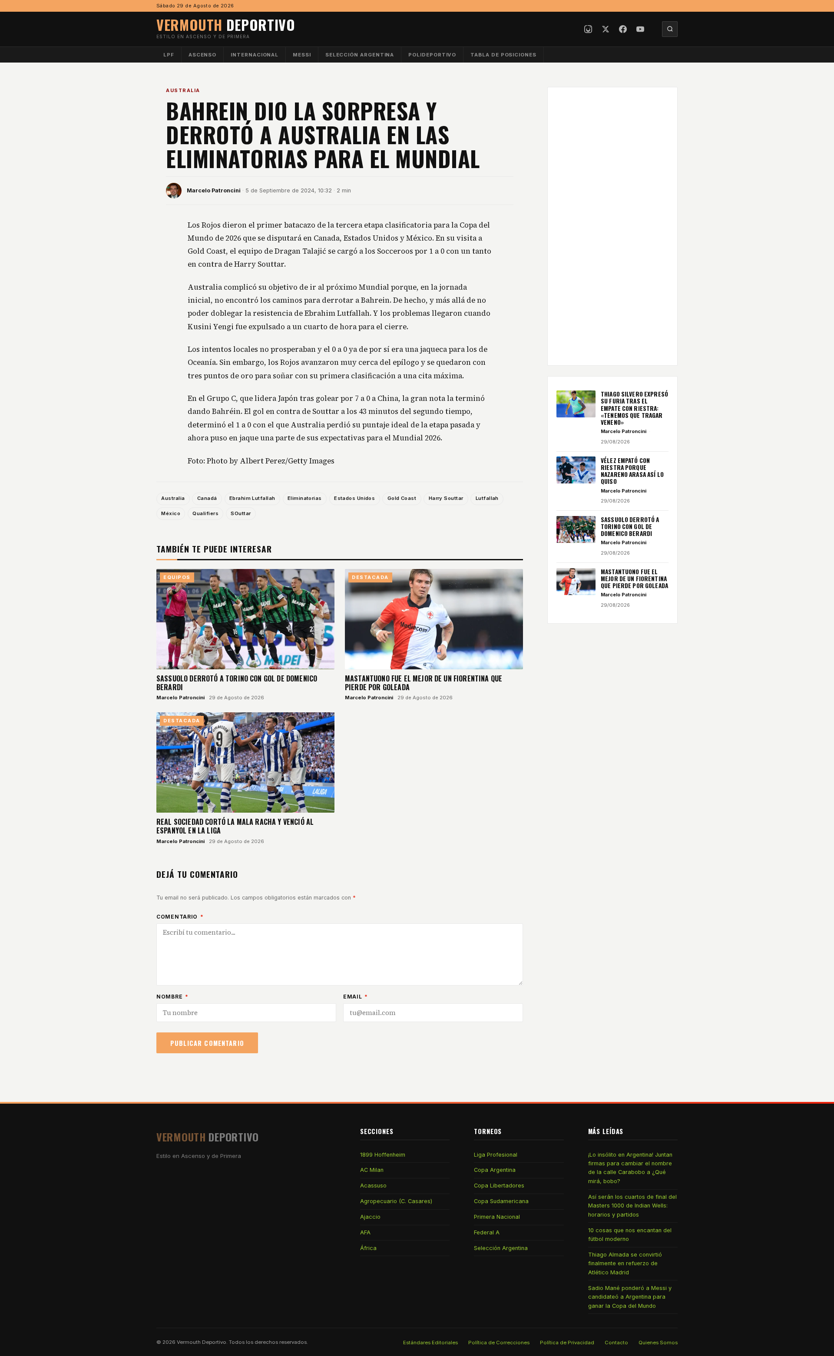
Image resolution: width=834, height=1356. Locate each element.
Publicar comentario (207, 1043)
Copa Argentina (495, 1170)
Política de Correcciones (499, 1342)
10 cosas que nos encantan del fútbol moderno (630, 1234)
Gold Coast (401, 498)
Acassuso (373, 1185)
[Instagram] (588, 29)
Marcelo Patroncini (214, 190)
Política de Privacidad (567, 1342)
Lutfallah (487, 498)
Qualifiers (205, 513)
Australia (183, 90)
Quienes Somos (658, 1342)
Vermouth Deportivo (201, 1342)
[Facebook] (623, 29)
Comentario (180, 916)
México (170, 513)
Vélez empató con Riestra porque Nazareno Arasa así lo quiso (632, 471)
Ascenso (202, 55)
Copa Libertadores (499, 1185)
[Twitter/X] (605, 29)
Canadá (207, 498)
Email (355, 996)
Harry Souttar (446, 498)
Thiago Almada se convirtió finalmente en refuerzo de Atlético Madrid (625, 1263)
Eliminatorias (305, 498)
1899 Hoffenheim (382, 1154)
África (368, 1248)
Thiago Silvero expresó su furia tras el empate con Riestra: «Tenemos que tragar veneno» (634, 408)
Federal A (487, 1232)
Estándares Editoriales (430, 1342)
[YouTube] (640, 29)
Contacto (616, 1342)
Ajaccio (370, 1217)
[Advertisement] (612, 226)
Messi (302, 55)
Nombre (172, 996)
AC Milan (372, 1170)
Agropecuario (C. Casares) (396, 1201)
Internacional (254, 55)
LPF (168, 55)
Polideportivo (432, 55)
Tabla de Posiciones (503, 55)
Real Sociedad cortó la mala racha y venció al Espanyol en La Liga (235, 826)
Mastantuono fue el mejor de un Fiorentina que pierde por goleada (423, 682)
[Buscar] (670, 29)
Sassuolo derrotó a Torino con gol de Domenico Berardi (236, 682)
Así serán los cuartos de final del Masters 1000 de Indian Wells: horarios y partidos (632, 1206)
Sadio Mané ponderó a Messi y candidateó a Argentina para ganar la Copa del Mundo (630, 1297)
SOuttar (241, 513)
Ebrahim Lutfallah (252, 498)
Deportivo (225, 24)
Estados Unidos (354, 498)
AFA (365, 1232)
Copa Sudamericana (501, 1201)
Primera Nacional (497, 1217)
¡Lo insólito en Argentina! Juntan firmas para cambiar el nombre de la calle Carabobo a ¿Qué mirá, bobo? (630, 1167)
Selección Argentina (359, 55)
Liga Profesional (495, 1154)
